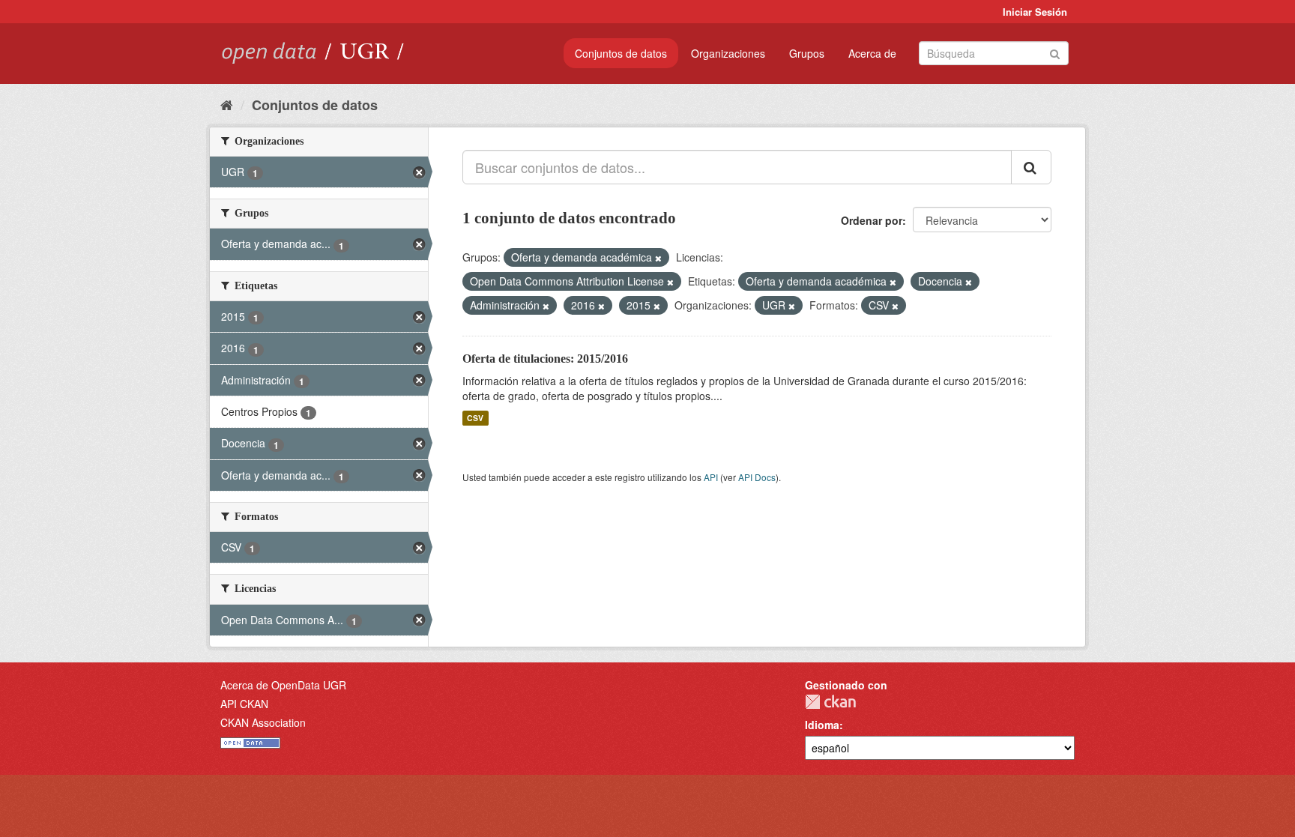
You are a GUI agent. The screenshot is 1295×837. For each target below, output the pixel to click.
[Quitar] (658, 258)
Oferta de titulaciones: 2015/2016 (545, 358)
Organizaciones (728, 53)
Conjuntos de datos (621, 53)
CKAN (830, 702)
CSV (475, 417)
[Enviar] (1054, 52)
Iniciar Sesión (1035, 11)
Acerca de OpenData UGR (283, 684)
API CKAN (244, 703)
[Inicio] (226, 104)
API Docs (757, 477)
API (711, 477)
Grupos (806, 53)
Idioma (822, 724)
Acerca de (872, 53)
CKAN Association (263, 722)
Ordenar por (871, 220)
